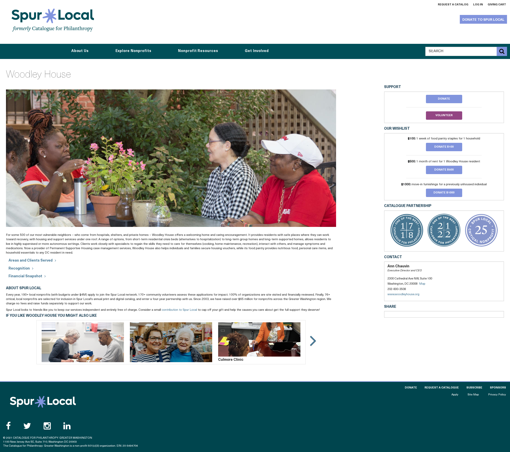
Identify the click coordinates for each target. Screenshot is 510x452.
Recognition (19, 269)
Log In (478, 4)
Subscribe (474, 387)
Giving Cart (497, 4)
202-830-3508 (396, 289)
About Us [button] (80, 51)
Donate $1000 (444, 192)
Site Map (473, 394)
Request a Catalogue (442, 387)
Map (422, 283)
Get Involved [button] (257, 51)
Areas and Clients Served (31, 261)
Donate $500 (444, 169)
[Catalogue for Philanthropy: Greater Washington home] (53, 20)
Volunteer (444, 115)
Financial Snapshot (25, 276)
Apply (454, 394)
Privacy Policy (497, 394)
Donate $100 (444, 146)
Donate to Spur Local (483, 20)
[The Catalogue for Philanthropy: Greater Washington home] (43, 402)
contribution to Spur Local (179, 310)
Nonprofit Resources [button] (198, 51)
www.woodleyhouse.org (407, 295)
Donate (444, 98)
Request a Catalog (453, 4)
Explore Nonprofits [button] (133, 51)
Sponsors (498, 387)
